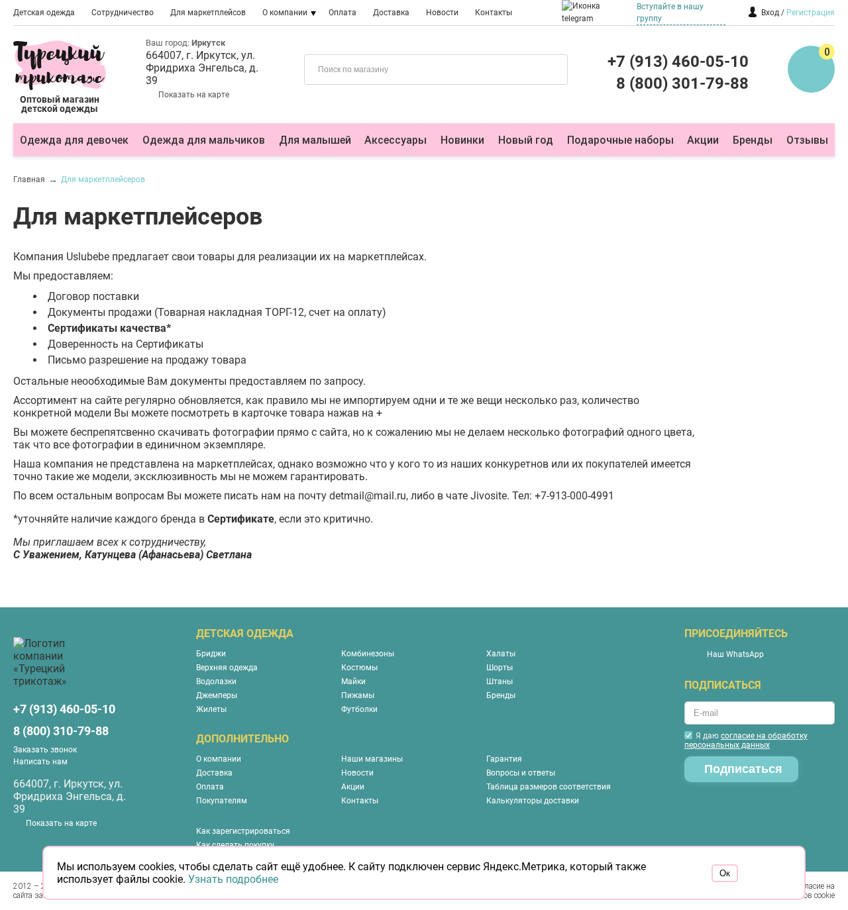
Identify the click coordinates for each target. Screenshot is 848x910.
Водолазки (216, 681)
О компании (284, 12)
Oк (724, 873)
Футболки (359, 709)
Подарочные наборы (620, 140)
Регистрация (810, 12)
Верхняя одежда (227, 667)
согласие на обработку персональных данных (746, 740)
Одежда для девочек (74, 140)
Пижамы (357, 695)
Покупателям (221, 800)
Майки (353, 681)
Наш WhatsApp (735, 654)
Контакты (493, 12)
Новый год (525, 140)
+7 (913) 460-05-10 (678, 61)
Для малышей (315, 140)
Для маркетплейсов (208, 12)
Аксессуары (395, 140)
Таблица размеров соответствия (548, 786)
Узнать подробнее (233, 879)
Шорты (499, 667)
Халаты (500, 653)
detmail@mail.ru (367, 495)
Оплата (342, 12)
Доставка (391, 12)
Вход (770, 12)
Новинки (462, 140)
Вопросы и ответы (520, 773)
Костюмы (359, 667)
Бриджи (211, 653)
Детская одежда (44, 12)
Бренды (752, 140)
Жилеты (211, 709)
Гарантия (504, 759)
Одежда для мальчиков (203, 140)
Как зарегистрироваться (243, 831)
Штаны (499, 681)
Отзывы (807, 140)
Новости (442, 12)
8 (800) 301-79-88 (682, 83)
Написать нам (40, 761)
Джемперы (216, 695)
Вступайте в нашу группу (670, 12)
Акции (703, 140)
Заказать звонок (45, 749)
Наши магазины (372, 759)
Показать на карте (193, 94)
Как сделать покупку (235, 845)
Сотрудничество (122, 12)
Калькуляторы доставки (532, 800)
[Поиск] (548, 68)
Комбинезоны (367, 653)
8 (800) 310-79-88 (61, 731)
